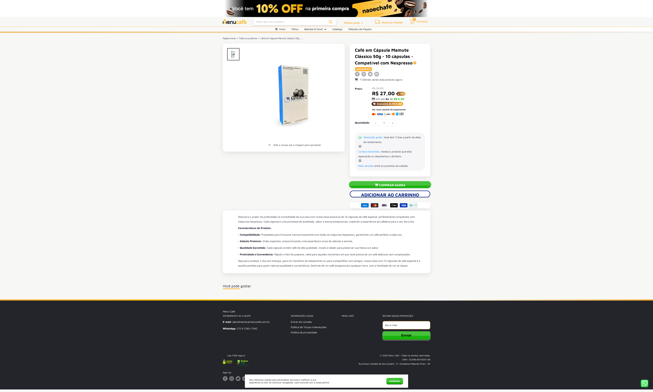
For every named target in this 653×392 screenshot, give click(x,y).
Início (282, 29)
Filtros (294, 29)
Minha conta (352, 22)
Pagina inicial (229, 38)
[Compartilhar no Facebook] (357, 74)
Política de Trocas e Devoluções (308, 327)
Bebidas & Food (313, 29)
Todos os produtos (248, 38)
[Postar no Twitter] (370, 74)
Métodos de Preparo (360, 29)
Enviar (406, 335)
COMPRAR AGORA (392, 185)
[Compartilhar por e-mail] (376, 74)
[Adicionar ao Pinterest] (363, 74)
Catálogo (337, 29)
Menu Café (393, 355)
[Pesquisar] (331, 22)
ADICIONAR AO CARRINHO (390, 194)
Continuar (394, 381)
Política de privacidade (304, 332)
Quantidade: (362, 122)
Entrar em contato (301, 321)
